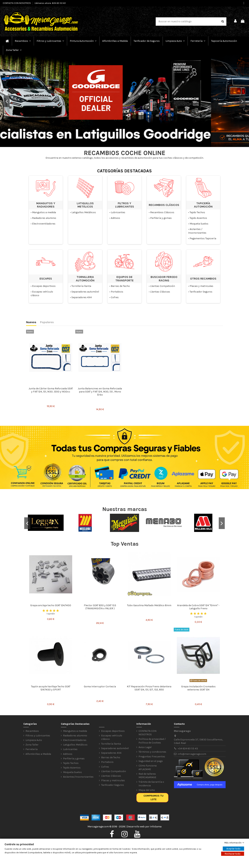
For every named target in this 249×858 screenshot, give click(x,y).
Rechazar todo (232, 853)
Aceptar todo (233, 848)
